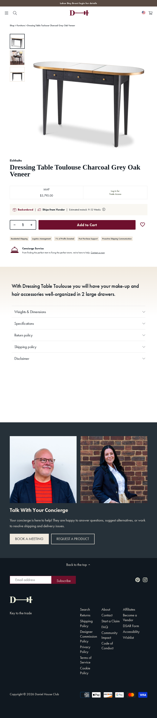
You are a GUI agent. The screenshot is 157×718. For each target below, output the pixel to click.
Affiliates (129, 609)
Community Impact (109, 635)
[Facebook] (130, 579)
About (105, 609)
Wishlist (128, 637)
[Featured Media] (88, 93)
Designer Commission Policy (88, 636)
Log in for (115, 192)
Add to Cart (87, 224)
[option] (17, 41)
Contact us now (98, 252)
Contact (106, 615)
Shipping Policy (86, 623)
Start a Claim (110, 621)
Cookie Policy (85, 670)
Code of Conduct (107, 645)
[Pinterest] (137, 579)
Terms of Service (86, 660)
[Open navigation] (6, 13)
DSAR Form (131, 625)
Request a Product (72, 538)
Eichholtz (16, 160)
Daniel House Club (47, 694)
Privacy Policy (85, 649)
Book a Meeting (29, 538)
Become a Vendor (130, 617)
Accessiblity (131, 631)
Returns (85, 615)
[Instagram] (145, 579)
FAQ (104, 627)
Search (85, 609)
